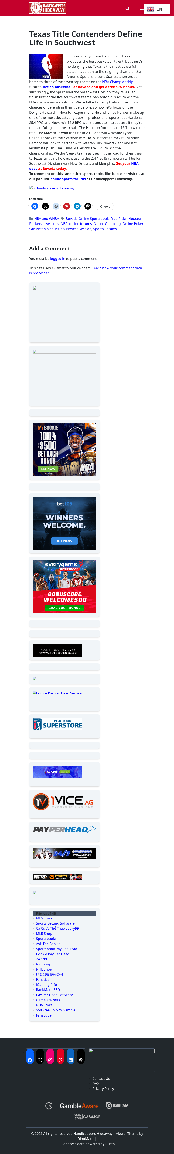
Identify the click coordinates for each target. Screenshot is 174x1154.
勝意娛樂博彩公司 (49, 974)
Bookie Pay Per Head (52, 954)
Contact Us (101, 1078)
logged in (57, 258)
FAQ (95, 1083)
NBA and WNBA (46, 218)
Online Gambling (107, 223)
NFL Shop (43, 964)
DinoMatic (85, 1138)
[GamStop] (87, 1118)
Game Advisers (48, 1000)
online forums (80, 223)
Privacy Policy (103, 1088)
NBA (64, 223)
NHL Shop (44, 969)
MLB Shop (44, 933)
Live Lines (51, 223)
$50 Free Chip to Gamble (55, 1010)
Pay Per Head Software (54, 994)
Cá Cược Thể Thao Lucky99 (57, 928)
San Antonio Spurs (44, 228)
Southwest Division (76, 228)
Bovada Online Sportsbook (87, 218)
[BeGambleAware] (79, 1107)
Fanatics (42, 979)
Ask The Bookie (48, 943)
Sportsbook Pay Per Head (56, 948)
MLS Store (44, 918)
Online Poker (132, 223)
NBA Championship (117, 81)
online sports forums (68, 178)
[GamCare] (117, 1107)
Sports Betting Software (55, 923)
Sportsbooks (46, 938)
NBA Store (44, 1005)
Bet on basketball (58, 86)
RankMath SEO (48, 989)
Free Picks (119, 218)
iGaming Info (46, 984)
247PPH (42, 959)
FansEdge (44, 1015)
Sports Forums (105, 228)
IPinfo (110, 1143)
